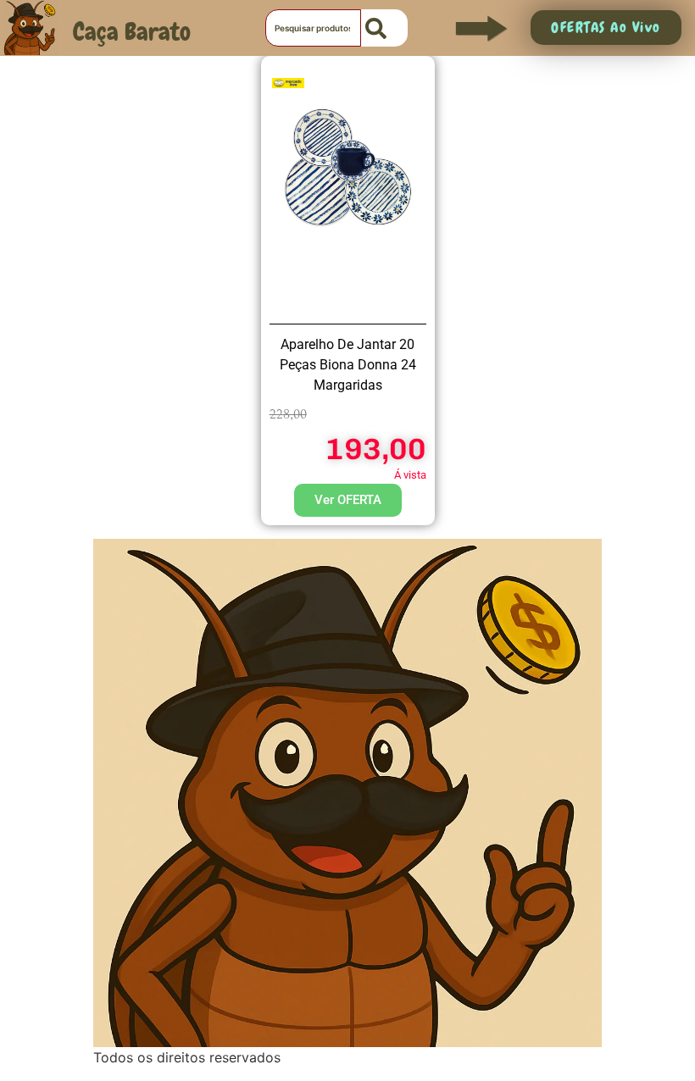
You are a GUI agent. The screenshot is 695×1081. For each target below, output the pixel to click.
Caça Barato (132, 31)
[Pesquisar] (384, 28)
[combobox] (313, 28)
